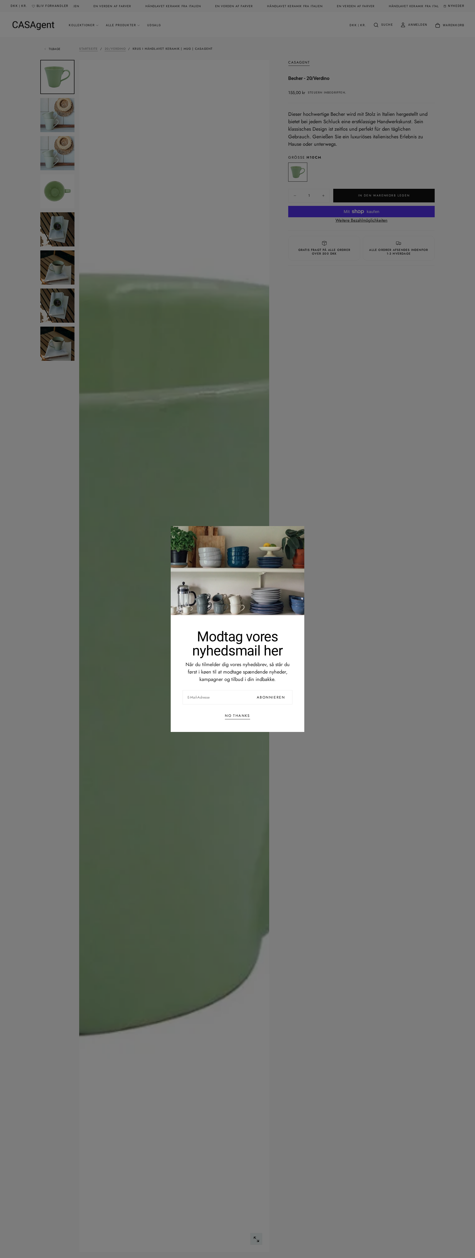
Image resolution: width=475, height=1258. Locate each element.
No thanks (237, 715)
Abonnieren (271, 697)
